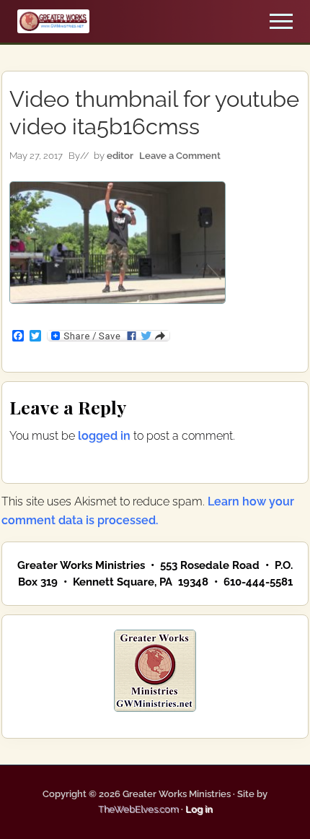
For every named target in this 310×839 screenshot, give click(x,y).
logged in (104, 436)
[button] (281, 21)
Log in (199, 809)
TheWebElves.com (138, 809)
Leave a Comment (180, 155)
